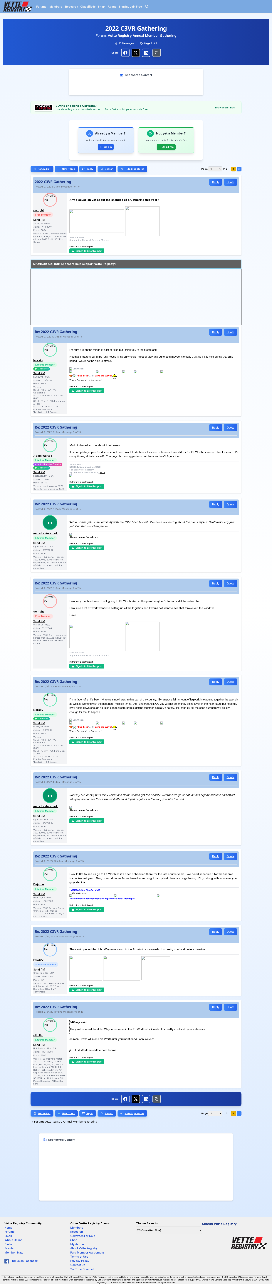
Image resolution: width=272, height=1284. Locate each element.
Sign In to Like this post (89, 250)
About (112, 6)
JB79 (102, 472)
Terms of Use (79, 1256)
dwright (38, 210)
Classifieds (88, 6)
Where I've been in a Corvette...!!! (86, 380)
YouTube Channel (82, 1269)
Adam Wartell (42, 455)
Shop (101, 6)
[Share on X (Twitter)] (136, 53)
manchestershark (45, 533)
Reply (215, 182)
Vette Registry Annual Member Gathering (142, 35)
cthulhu (38, 1035)
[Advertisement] (136, 85)
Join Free (168, 146)
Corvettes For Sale (82, 1236)
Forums (41, 6)
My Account (78, 1244)
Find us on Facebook (23, 1261)
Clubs (8, 1244)
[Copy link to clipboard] (156, 53)
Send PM (39, 219)
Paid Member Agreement (87, 1252)
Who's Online (13, 1240)
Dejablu (38, 884)
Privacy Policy (79, 1261)
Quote (230, 182)
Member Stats (13, 1252)
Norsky (38, 360)
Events (9, 1248)
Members (55, 6)
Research (71, 6)
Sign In (107, 146)
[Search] (147, 6)
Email (8, 1236)
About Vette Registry (84, 1248)
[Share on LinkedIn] (146, 53)
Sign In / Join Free (130, 6)
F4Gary (38, 959)
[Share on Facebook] (125, 53)
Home (8, 1227)
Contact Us (77, 1265)
